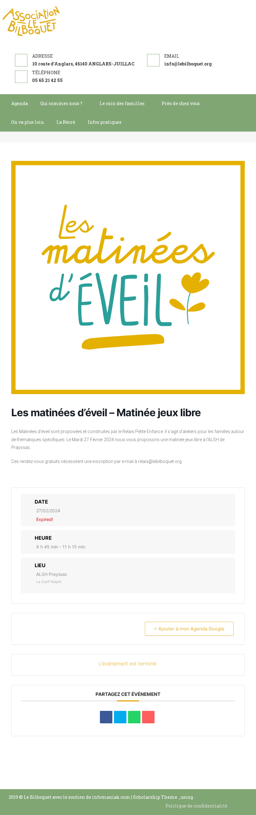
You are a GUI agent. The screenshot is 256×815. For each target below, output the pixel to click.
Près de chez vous (181, 103)
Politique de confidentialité (196, 806)
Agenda (19, 103)
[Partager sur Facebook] (106, 717)
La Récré (66, 122)
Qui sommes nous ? (61, 103)
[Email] (148, 717)
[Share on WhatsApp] (134, 717)
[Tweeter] (120, 717)
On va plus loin (27, 122)
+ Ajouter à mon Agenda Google (189, 629)
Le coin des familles (122, 103)
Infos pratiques (104, 122)
